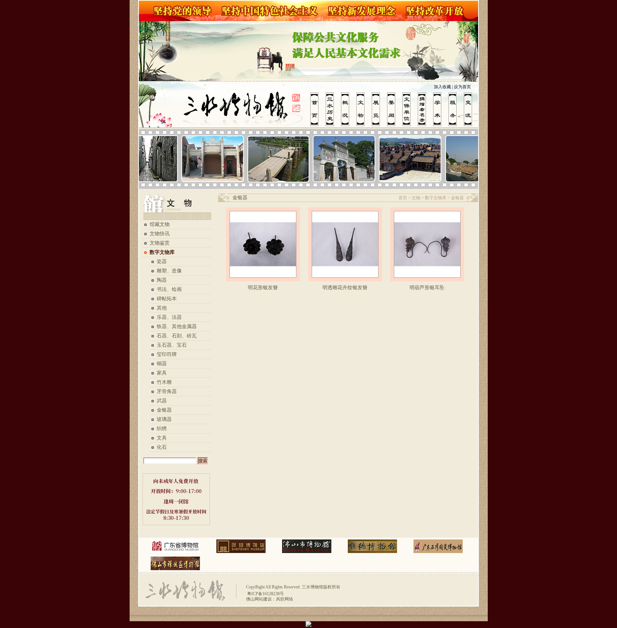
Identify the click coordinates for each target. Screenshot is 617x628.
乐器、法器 (169, 317)
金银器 (164, 410)
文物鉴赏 (160, 243)
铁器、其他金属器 (177, 326)
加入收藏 (442, 86)
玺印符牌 (167, 354)
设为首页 (462, 86)
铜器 (162, 363)
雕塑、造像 (169, 270)
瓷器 (162, 261)
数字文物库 (162, 252)
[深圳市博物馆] (241, 546)
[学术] (440, 109)
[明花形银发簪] (263, 244)
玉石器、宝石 (172, 345)
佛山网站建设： (261, 599)
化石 (162, 447)
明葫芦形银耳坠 (427, 287)
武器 (162, 400)
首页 (402, 197)
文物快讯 (160, 233)
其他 (162, 308)
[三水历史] (333, 109)
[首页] (318, 109)
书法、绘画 (169, 289)
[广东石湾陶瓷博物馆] (438, 546)
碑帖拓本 (167, 298)
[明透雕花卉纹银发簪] (345, 244)
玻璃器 (164, 419)
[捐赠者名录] (425, 109)
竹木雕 (164, 382)
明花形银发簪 (263, 287)
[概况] (348, 109)
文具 (162, 438)
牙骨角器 (167, 391)
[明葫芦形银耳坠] (427, 244)
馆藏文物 (160, 224)
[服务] (456, 109)
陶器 (162, 280)
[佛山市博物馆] (307, 546)
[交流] (471, 109)
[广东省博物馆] (175, 546)
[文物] (364, 109)
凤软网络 (284, 599)
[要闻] (394, 109)
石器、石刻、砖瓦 (177, 335)
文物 (416, 197)
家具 (162, 373)
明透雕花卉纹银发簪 (344, 287)
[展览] (379, 109)
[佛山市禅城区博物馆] (175, 563)
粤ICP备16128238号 (265, 593)
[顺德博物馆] (372, 546)
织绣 (162, 428)
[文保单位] (410, 109)
